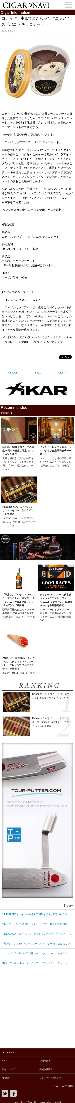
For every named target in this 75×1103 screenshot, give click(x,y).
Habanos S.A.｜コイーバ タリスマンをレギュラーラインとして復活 (37, 933)
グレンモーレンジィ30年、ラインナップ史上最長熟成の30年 (34, 924)
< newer (12, 372)
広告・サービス (9, 1069)
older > (62, 372)
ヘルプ (5, 1061)
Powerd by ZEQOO (63, 1086)
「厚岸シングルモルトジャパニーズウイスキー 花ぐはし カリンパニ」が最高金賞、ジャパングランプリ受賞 (37, 943)
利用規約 (6, 1078)
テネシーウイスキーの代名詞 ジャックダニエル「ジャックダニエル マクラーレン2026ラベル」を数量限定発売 (37, 953)
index (38, 372)
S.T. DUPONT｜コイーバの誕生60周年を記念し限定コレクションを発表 (37, 914)
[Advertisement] (37, 1007)
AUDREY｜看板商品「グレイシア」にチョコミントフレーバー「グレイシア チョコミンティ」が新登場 (37, 963)
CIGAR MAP (8, 1052)
